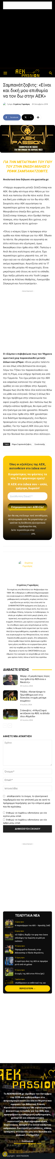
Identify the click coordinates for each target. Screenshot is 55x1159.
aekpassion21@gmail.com (27, 1143)
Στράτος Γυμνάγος (21, 104)
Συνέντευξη (40, 444)
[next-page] (10, 726)
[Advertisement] (27, 5)
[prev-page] (5, 726)
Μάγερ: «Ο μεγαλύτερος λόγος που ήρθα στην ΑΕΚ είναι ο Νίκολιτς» (35, 679)
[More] (38, 117)
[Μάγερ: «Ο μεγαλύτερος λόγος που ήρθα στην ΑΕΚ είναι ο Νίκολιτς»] (10, 680)
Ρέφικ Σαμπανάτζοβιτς (21, 444)
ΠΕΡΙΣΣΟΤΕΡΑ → (27, 988)
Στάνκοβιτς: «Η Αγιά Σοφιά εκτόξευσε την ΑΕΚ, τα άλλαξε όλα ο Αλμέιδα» (35, 713)
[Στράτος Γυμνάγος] (5, 104)
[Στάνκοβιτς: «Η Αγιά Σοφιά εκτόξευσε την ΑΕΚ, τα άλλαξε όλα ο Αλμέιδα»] (10, 714)
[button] (5, 73)
